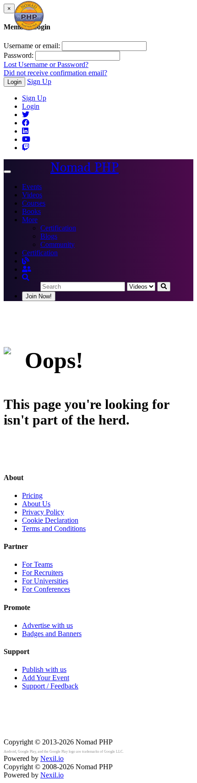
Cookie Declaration (50, 520)
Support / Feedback (50, 686)
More (30, 220)
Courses (33, 203)
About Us (36, 504)
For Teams (37, 564)
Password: (18, 55)
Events (32, 186)
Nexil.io (52, 758)
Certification (58, 228)
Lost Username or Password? (46, 64)
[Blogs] (25, 261)
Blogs (48, 236)
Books (31, 211)
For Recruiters (42, 572)
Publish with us (44, 669)
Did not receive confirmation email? (55, 73)
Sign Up (39, 81)
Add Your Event (45, 678)
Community (57, 244)
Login (14, 81)
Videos (32, 195)
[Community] (26, 269)
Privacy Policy (43, 512)
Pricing (32, 495)
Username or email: (32, 46)
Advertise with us (47, 625)
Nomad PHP (84, 167)
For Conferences (46, 589)
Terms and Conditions (54, 528)
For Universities (45, 581)
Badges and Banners (52, 634)
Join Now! (39, 296)
